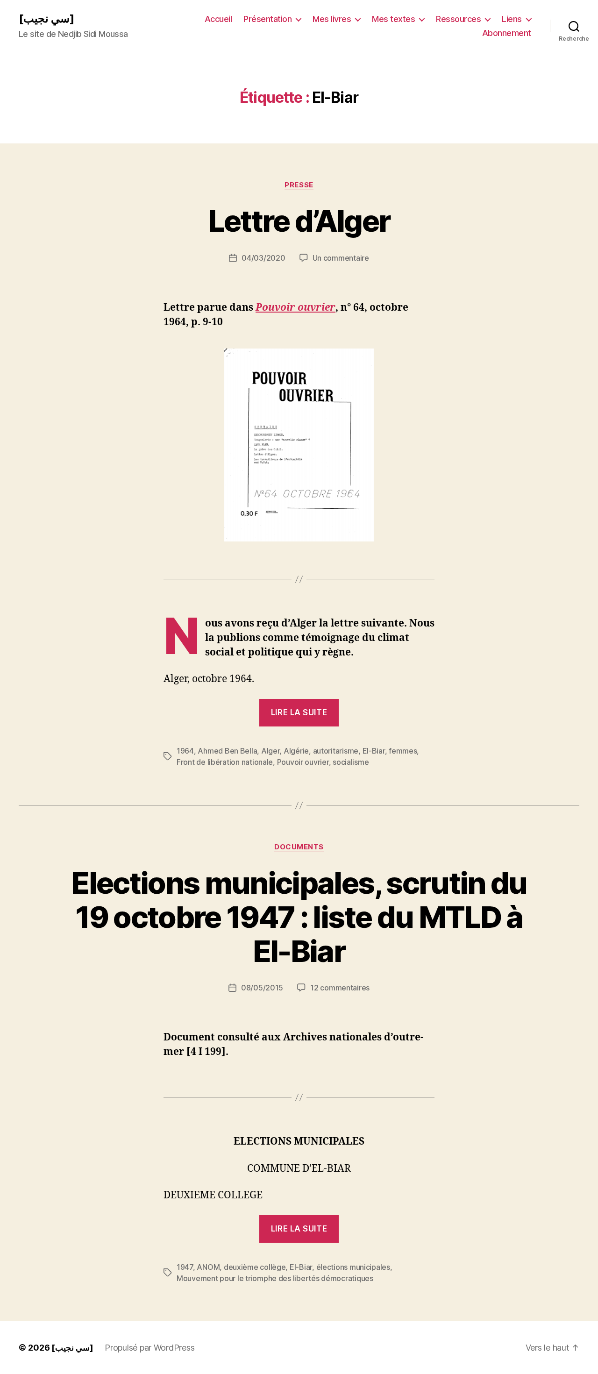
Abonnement (506, 33)
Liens (512, 19)
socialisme (351, 762)
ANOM (208, 1267)
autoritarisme (336, 750)
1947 (185, 1267)
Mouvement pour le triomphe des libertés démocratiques (275, 1278)
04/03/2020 (263, 258)
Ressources (458, 19)
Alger (270, 750)
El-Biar (374, 750)
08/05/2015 (262, 987)
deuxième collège (255, 1267)
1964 (185, 750)
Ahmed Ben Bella (227, 750)
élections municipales (353, 1267)
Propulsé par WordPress (149, 1348)
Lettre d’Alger (299, 221)
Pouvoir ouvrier (303, 762)
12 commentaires (340, 987)
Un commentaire (341, 258)
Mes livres (332, 19)
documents (299, 847)
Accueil (218, 19)
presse (299, 185)
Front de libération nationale (225, 762)
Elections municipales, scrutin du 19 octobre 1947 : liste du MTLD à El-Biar (299, 917)
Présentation (267, 19)
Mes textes (393, 19)
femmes (403, 750)
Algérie (296, 750)
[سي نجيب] (46, 18)
